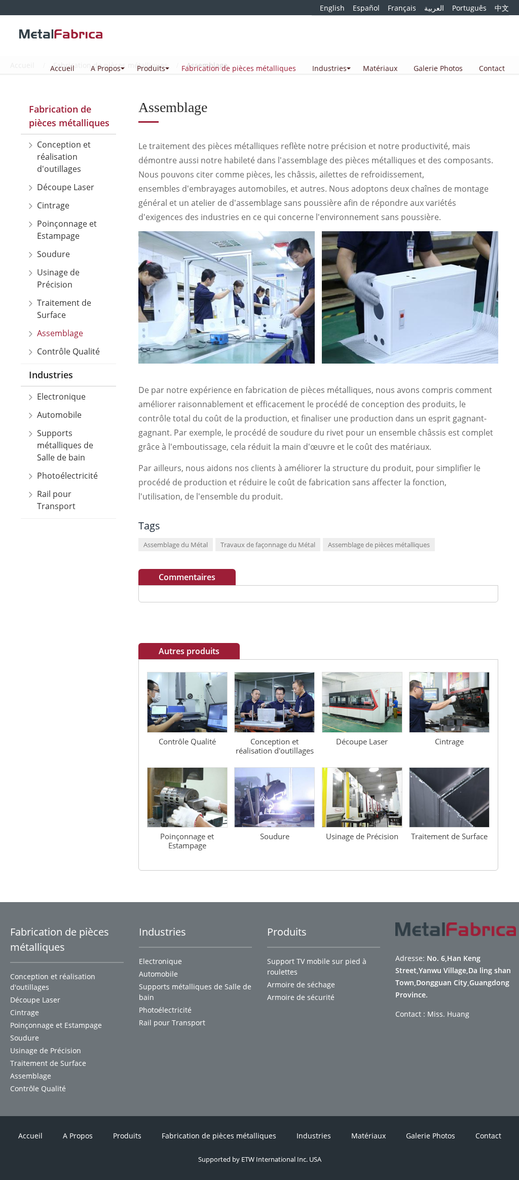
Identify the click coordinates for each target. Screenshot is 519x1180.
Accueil (62, 68)
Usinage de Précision (58, 278)
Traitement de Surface (64, 308)
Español (366, 8)
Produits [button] (151, 68)
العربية (434, 8)
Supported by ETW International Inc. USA (259, 1159)
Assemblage (60, 333)
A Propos (78, 1135)
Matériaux (380, 68)
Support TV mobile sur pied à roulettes (316, 966)
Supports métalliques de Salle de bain (65, 445)
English (332, 8)
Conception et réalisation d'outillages (64, 156)
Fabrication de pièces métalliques (238, 68)
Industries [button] (329, 68)
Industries (51, 375)
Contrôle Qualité (68, 351)
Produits (127, 1135)
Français (402, 8)
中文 (502, 8)
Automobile (59, 414)
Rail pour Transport (56, 500)
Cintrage (53, 205)
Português (469, 8)
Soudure (53, 254)
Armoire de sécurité (301, 997)
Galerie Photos (438, 68)
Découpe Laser (65, 187)
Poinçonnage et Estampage (67, 229)
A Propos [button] (106, 68)
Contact (492, 68)
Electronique (61, 396)
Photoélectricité (67, 475)
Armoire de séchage (301, 984)
